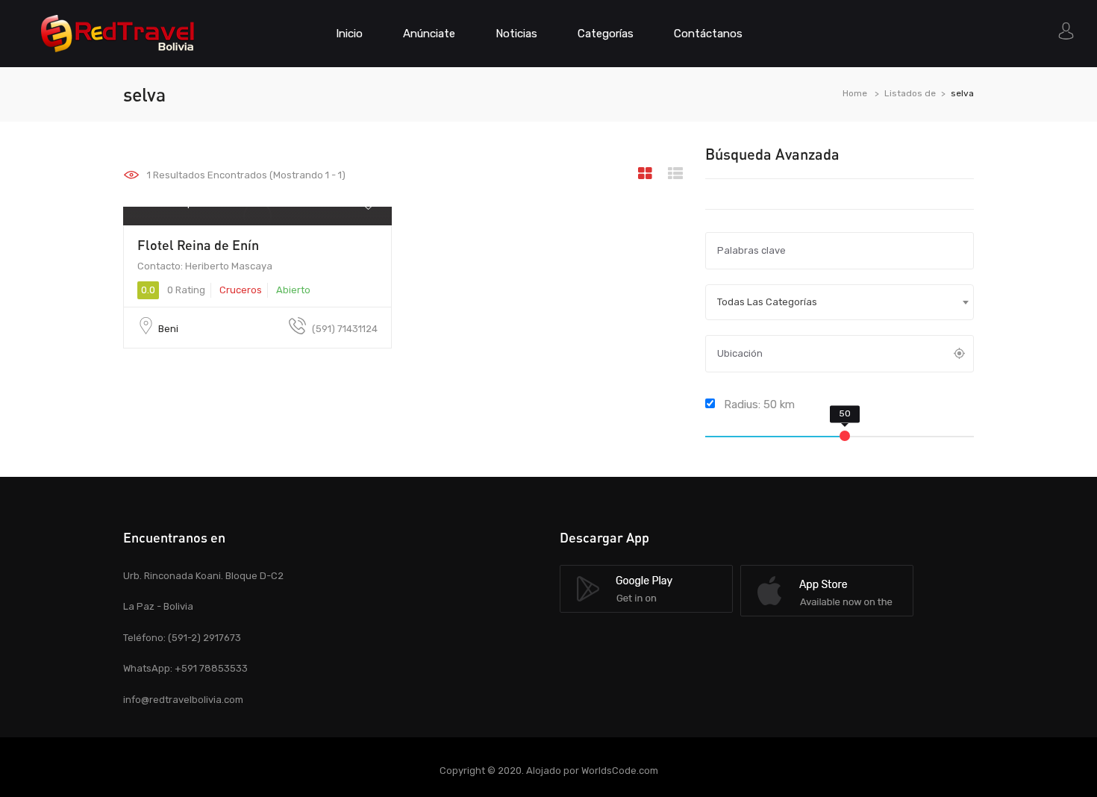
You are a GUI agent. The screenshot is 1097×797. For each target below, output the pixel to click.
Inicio (349, 33)
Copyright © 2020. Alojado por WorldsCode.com (549, 770)
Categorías (606, 33)
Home (855, 93)
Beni (168, 328)
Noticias (516, 33)
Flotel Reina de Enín (198, 245)
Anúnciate (429, 33)
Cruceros (240, 290)
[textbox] (839, 302)
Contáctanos (708, 33)
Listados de (910, 93)
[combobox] (839, 302)
